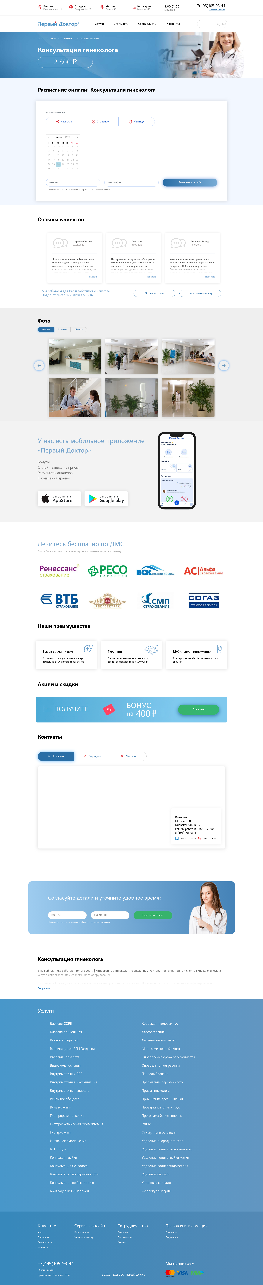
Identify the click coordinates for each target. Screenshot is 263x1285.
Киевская (46, 329)
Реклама (122, 1242)
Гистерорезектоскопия (67, 1116)
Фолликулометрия (156, 1191)
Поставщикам (125, 1237)
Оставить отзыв (154, 293)
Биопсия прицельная (66, 1032)
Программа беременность (162, 1116)
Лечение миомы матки (159, 1040)
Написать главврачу (200, 293)
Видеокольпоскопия (65, 1066)
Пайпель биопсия (155, 1074)
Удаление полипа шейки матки (165, 1158)
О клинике (171, 1232)
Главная (41, 39)
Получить (199, 709)
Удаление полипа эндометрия (165, 1166)
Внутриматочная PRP (66, 1074)
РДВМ (146, 1124)
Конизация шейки (63, 1158)
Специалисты (147, 24)
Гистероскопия (61, 1132)
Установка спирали (156, 1183)
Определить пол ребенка (161, 1066)
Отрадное (62, 329)
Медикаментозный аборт (161, 1049)
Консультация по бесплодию (72, 1183)
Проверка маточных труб (161, 1107)
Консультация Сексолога (69, 1166)
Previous (39, 365)
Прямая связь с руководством (54, 1275)
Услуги (99, 24)
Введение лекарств (65, 1057)
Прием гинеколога (156, 1091)
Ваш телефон (114, 182)
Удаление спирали (156, 1174)
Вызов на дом (81, 1232)
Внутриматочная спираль (69, 1091)
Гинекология (66, 39)
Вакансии (123, 1232)
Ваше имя (53, 182)
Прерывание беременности (163, 1082)
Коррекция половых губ (160, 1024)
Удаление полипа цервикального (167, 1149)
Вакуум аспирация (64, 1040)
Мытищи (79, 329)
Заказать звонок (217, 10)
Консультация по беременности (74, 1174)
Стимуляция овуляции (159, 1132)
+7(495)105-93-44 (210, 6)
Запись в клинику (83, 1237)
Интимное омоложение (68, 1141)
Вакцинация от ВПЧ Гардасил (72, 1049)
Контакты (173, 24)
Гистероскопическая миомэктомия (76, 1124)
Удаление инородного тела (162, 1141)
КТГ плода (58, 1149)
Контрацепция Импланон (69, 1191)
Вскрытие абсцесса (64, 1099)
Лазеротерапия (153, 1032)
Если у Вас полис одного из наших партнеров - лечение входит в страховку (79, 551)
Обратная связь (46, 1270)
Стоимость (121, 24)
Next (224, 365)
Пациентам (171, 1237)
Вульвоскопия (61, 1107)
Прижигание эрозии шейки (162, 1099)
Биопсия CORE (61, 1024)
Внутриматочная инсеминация (73, 1082)
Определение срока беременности (168, 1057)
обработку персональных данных (95, 190)
